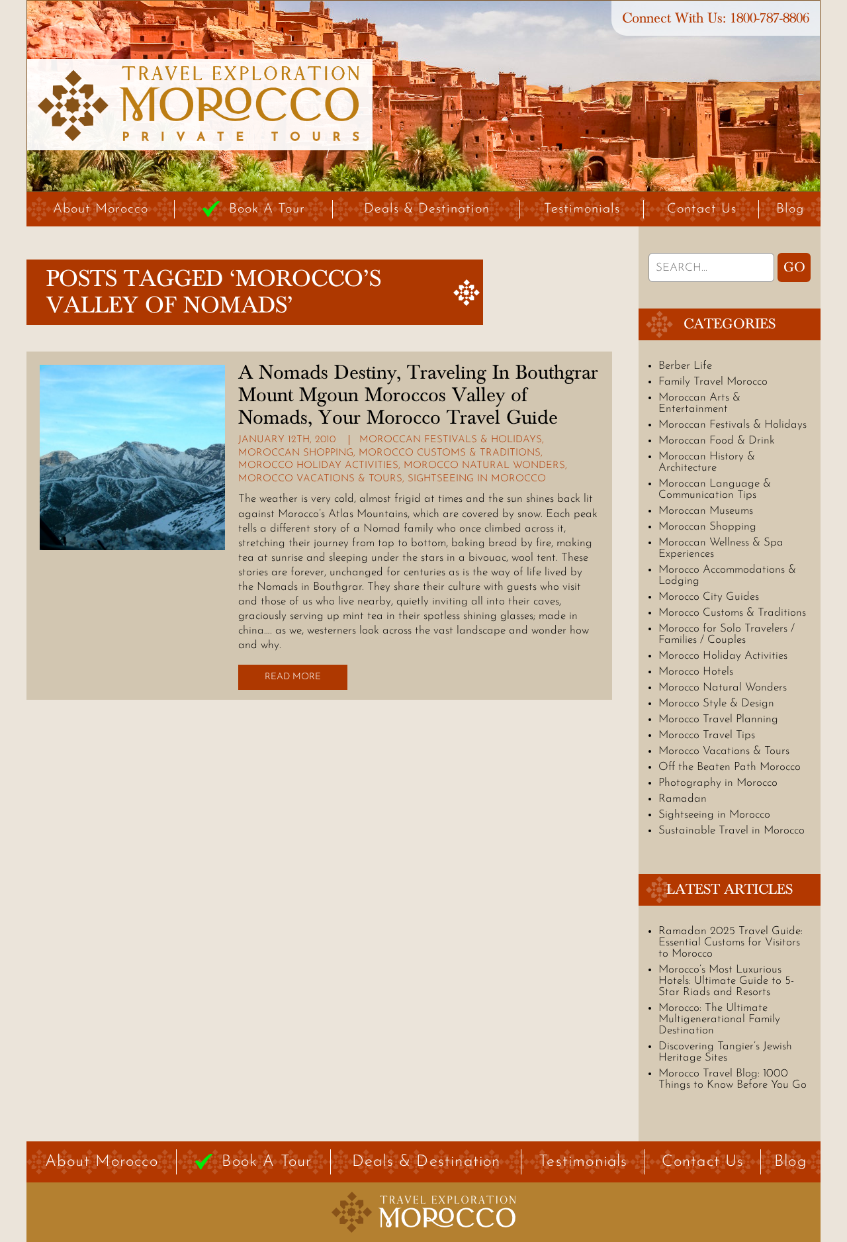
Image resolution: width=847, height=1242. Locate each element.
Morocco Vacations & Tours (320, 479)
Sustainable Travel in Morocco (731, 830)
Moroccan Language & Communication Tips (714, 489)
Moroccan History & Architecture (706, 462)
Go (794, 267)
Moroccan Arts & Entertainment (699, 403)
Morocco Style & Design (716, 703)
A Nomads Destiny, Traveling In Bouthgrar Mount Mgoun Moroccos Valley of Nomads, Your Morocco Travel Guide (418, 395)
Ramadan (682, 798)
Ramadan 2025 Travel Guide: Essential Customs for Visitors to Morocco (730, 942)
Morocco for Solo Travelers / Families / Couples (726, 634)
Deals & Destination (427, 209)
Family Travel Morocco (713, 381)
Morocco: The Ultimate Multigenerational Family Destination (719, 1019)
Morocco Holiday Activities (318, 466)
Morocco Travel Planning (718, 719)
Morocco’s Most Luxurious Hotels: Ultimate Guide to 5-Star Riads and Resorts (726, 981)
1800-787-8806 (769, 18)
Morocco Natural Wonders (484, 466)
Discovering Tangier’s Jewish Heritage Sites (725, 1052)
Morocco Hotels (695, 671)
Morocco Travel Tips (706, 735)
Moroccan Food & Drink (716, 440)
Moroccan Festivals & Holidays (450, 440)
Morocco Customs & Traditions (450, 453)
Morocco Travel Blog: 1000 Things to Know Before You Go (732, 1079)
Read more (293, 677)
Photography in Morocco (718, 782)
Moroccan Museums (705, 510)
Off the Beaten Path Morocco (729, 767)
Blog (790, 209)
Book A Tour (267, 209)
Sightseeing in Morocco (477, 479)
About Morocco (100, 209)
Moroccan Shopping (295, 453)
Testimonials (582, 209)
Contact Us (701, 209)
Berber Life (685, 365)
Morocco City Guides (708, 596)
